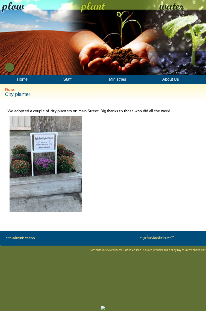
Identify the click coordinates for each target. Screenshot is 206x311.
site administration (20, 238)
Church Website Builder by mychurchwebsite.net (174, 250)
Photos (10, 89)
